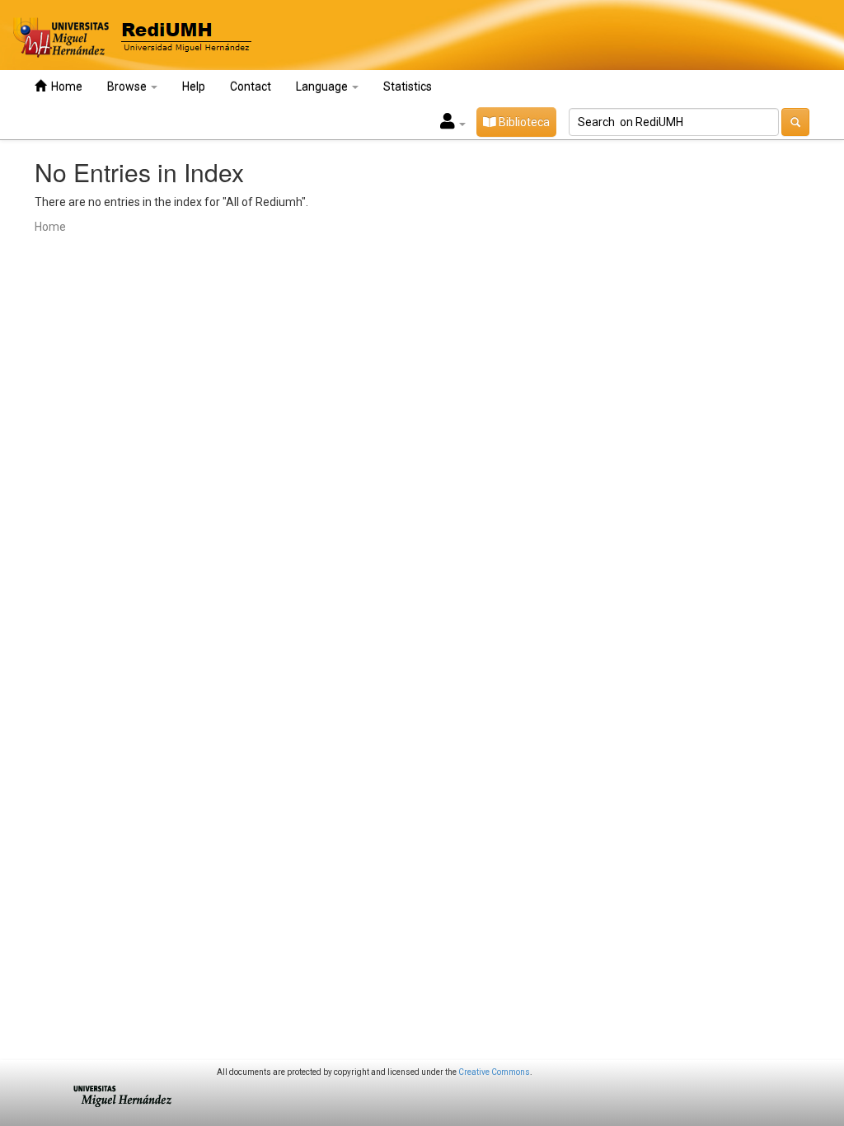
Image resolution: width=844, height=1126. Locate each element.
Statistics (407, 86)
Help (193, 86)
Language (323, 86)
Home (64, 86)
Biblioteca (523, 122)
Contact (250, 86)
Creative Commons (494, 1072)
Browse (128, 86)
